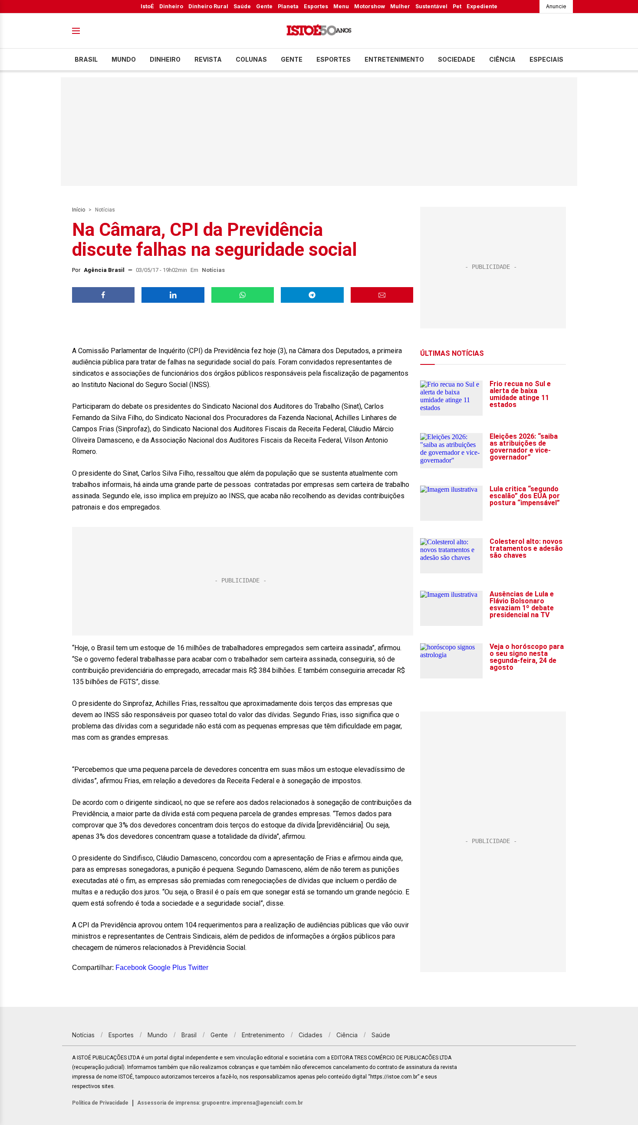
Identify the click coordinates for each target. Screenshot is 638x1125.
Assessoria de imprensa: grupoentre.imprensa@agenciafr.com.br (220, 1103)
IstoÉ (147, 6)
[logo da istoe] (319, 31)
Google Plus (167, 967)
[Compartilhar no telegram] (312, 295)
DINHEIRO (165, 59)
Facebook (130, 967)
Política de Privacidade (100, 1103)
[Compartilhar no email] (382, 295)
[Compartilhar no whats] (242, 295)
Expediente (482, 6)
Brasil (86, 59)
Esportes (316, 6)
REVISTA (208, 59)
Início (78, 210)
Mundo (124, 59)
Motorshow (369, 6)
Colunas (251, 59)
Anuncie (556, 6)
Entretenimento (394, 59)
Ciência (502, 59)
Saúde (242, 6)
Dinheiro (171, 6)
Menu (341, 6)
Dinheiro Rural (208, 6)
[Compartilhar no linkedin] (172, 295)
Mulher (400, 6)
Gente (264, 6)
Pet (457, 6)
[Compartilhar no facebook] (103, 295)
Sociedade (456, 59)
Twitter (198, 967)
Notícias (105, 210)
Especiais (546, 59)
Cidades (310, 1035)
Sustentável (431, 6)
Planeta (288, 6)
